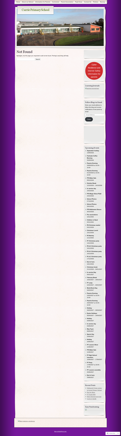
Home (18, 2)
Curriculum (55, 2)
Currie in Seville (91, 399)
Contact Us (87, 2)
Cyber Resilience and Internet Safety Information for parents (94, 71)
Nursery (102, 2)
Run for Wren (91, 392)
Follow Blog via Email (93, 102)
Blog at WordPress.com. (60, 431)
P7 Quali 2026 (91, 394)
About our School (27, 2)
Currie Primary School (35, 10)
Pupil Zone (78, 2)
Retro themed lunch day (94, 396)
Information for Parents (42, 2)
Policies (95, 2)
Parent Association (67, 2)
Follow (89, 119)
